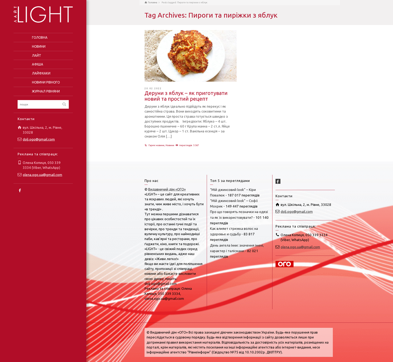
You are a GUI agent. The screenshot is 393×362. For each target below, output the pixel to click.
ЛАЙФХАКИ (41, 73)
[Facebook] (20, 190)
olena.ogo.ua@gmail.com (42, 175)
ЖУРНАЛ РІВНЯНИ (46, 91)
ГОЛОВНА (39, 37)
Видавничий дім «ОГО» (167, 189)
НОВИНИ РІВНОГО (46, 82)
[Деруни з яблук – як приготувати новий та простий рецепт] (191, 56)
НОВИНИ (38, 46)
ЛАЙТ (36, 55)
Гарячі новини (156, 145)
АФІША (37, 64)
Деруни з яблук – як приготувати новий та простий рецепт (186, 96)
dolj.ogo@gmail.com (39, 139)
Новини (170, 145)
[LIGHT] (43, 14)
